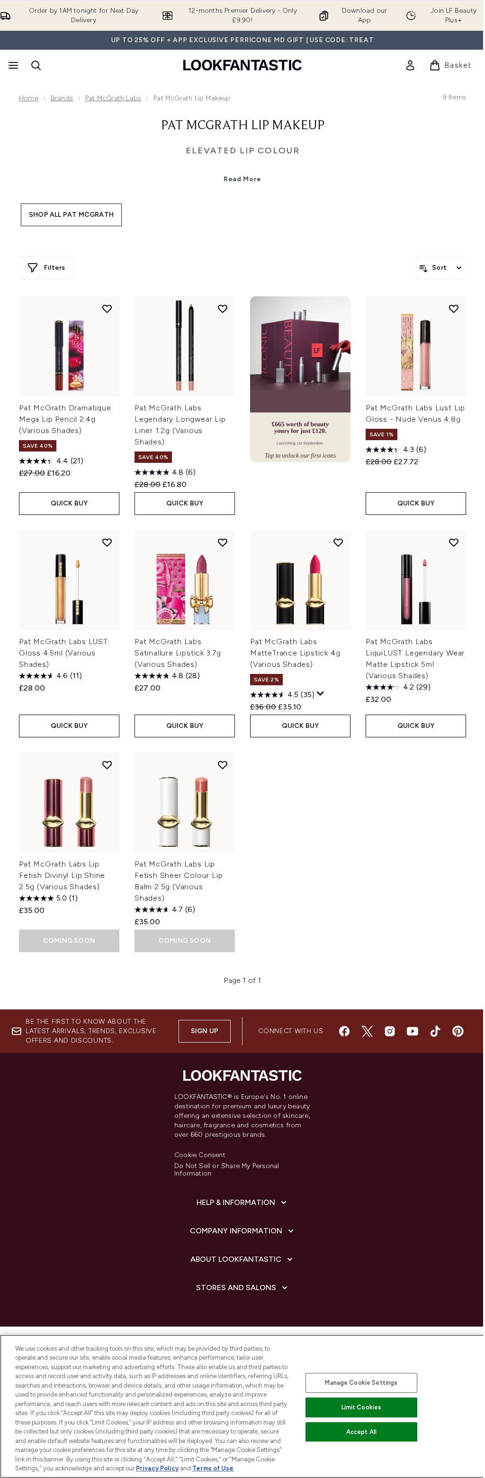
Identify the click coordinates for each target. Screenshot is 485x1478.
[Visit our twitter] (367, 1031)
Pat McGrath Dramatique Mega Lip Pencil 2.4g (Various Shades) (65, 419)
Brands (62, 98)
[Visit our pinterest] (458, 1031)
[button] (300, 379)
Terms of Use (213, 1468)
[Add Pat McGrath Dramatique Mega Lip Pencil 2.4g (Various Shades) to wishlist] (107, 308)
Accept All (361, 1431)
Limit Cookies (361, 1407)
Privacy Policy (157, 1468)
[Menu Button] (12, 65)
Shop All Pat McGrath (71, 215)
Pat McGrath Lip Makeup (242, 126)
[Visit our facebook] (344, 1031)
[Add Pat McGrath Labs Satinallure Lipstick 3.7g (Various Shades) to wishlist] (222, 542)
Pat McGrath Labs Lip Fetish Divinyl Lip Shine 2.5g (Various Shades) (62, 875)
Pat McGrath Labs (113, 98)
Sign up (204, 1031)
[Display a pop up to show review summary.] (320, 694)
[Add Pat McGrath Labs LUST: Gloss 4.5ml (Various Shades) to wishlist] (107, 542)
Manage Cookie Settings (361, 1382)
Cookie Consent (199, 1155)
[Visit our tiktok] (435, 1031)
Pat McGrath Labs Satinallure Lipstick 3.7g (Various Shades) (178, 653)
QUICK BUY (69, 503)
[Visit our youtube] (412, 1031)
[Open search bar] (36, 65)
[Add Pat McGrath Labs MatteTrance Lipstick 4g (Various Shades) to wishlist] (338, 542)
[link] (410, 65)
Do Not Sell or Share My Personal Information (226, 1169)
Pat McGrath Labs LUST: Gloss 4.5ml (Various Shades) (64, 653)
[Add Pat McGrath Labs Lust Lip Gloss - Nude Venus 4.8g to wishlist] (453, 308)
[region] (242, 1406)
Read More (242, 179)
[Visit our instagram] (389, 1031)
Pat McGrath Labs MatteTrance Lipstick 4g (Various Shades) (295, 653)
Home (28, 98)
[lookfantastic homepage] (242, 65)
